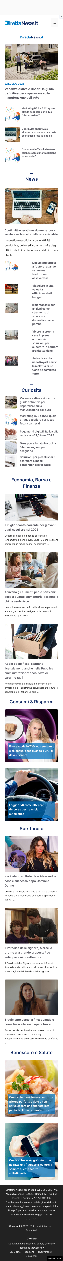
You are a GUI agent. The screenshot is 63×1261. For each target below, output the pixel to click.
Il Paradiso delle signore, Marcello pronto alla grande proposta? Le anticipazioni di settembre (28, 952)
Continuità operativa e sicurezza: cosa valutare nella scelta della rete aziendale (39, 132)
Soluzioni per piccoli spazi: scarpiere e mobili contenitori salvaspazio (37, 460)
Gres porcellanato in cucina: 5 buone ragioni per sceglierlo (38, 447)
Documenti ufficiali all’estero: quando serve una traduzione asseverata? (39, 153)
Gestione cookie (54, 1258)
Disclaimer (31, 1255)
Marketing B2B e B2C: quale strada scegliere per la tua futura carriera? (38, 112)
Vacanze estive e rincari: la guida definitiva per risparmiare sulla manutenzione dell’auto (29, 93)
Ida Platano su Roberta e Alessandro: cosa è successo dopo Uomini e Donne (31, 881)
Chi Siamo (15, 1251)
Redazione (28, 1251)
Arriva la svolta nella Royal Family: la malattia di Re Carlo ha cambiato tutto (44, 366)
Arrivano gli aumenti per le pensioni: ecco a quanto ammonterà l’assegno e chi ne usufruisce (31, 596)
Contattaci (31, 1230)
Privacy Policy (44, 1251)
